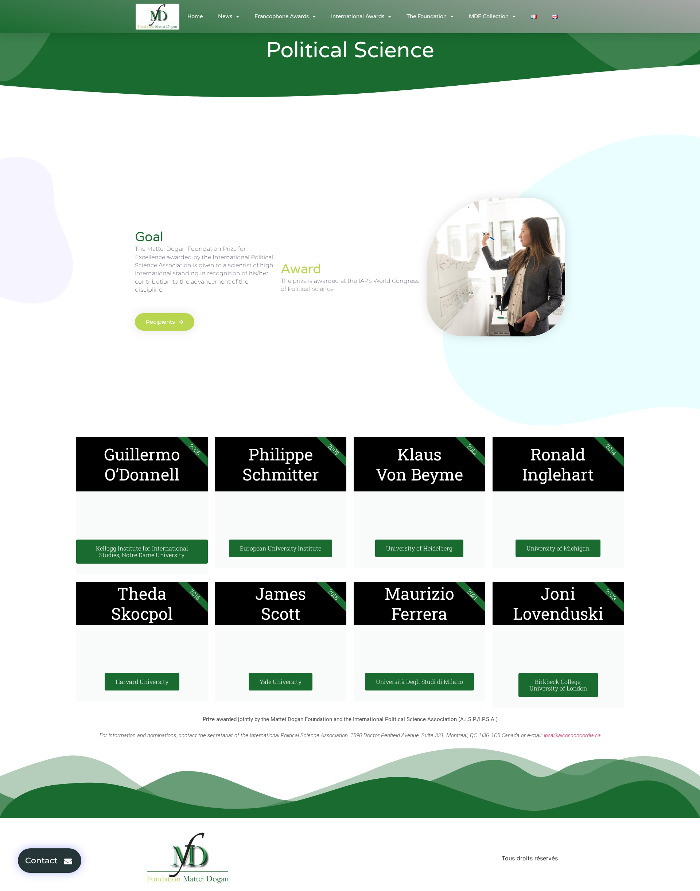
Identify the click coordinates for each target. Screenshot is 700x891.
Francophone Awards (281, 16)
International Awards (357, 16)
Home (195, 16)
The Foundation (427, 16)
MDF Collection (489, 16)
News (225, 16)
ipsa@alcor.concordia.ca (572, 735)
